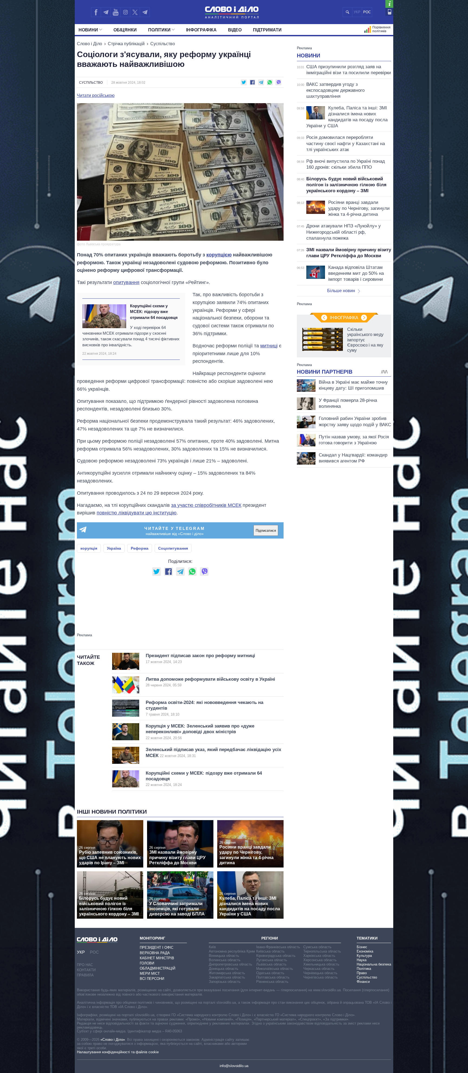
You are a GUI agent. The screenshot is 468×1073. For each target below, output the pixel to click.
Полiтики (159, 30)
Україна (114, 548)
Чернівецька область (320, 973)
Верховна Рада (155, 953)
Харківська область (319, 956)
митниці (269, 345)
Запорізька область (224, 982)
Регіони (269, 938)
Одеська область (270, 973)
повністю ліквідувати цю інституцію (137, 513)
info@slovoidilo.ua (234, 1066)
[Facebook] (96, 12)
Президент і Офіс (156, 947)
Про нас (85, 965)
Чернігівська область (320, 977)
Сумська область (317, 947)
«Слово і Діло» (112, 1040)
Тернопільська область (322, 951)
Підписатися (266, 531)
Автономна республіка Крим (232, 951)
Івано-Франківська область (278, 947)
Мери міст (150, 973)
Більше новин (341, 290)
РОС (367, 12)
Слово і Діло (89, 43)
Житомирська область (227, 973)
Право (362, 973)
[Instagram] (125, 12)
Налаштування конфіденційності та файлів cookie (118, 1052)
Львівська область (271, 964)
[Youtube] (115, 12)
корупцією (219, 254)
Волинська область (224, 960)
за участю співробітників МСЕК (206, 505)
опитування (126, 282)
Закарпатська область (227, 977)
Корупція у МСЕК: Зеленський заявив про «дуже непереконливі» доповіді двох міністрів (200, 731)
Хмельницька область (321, 964)
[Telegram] (105, 12)
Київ (212, 947)
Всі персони (152, 979)
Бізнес (362, 947)
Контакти (86, 970)
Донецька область (223, 969)
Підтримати (267, 30)
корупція (88, 548)
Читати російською (96, 95)
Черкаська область (318, 969)
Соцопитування (173, 548)
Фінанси (363, 982)
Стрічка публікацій (126, 43)
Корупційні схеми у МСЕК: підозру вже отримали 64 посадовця (154, 312)
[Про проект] (389, 4)
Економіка (365, 951)
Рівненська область (272, 982)
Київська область (270, 951)
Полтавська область (273, 977)
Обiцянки (125, 30)
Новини (88, 30)
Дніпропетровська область (230, 964)
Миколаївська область (274, 969)
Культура (364, 956)
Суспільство (162, 43)
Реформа (139, 548)
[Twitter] (135, 12)
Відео (235, 30)
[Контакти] (389, 12)
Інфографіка (201, 30)
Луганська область (271, 960)
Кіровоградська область (275, 956)
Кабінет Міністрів (157, 958)
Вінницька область (224, 956)
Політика (364, 969)
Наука (361, 960)
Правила (85, 975)
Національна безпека (374, 964)
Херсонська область (320, 960)
